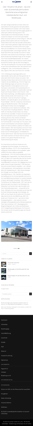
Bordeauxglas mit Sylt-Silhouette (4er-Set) (18, 269)
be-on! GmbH (27, 424)
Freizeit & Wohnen (6, 403)
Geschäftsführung (6, 333)
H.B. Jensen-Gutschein (13, 262)
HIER (8, 389)
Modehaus (4, 407)
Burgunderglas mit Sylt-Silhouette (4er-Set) (18, 275)
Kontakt (3, 342)
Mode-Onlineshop (6, 398)
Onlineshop (4, 324)
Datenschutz (4, 360)
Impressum (4, 320)
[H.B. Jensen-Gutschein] (3, 264)
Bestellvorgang (5, 329)
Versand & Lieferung (6, 355)
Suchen (30, 253)
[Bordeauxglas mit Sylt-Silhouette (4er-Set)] (3, 270)
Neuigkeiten (4, 394)
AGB (2, 347)
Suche (30, 294)
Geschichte (4, 338)
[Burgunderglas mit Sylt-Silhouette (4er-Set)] (3, 277)
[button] (14, 248)
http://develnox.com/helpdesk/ (14, 304)
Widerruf (3, 351)
